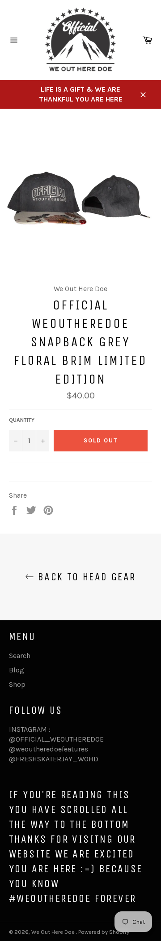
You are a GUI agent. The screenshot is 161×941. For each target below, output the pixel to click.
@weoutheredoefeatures (48, 749)
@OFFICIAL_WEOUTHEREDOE (56, 739)
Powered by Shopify (103, 931)
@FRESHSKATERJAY (40, 759)
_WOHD (85, 759)
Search (19, 655)
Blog (16, 670)
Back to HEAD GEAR (85, 576)
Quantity (21, 420)
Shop (17, 684)
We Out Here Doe (53, 931)
